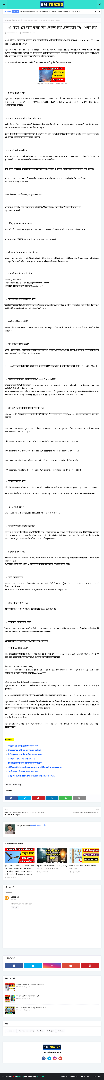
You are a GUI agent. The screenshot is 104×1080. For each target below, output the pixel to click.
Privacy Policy (86, 1076)
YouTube (61, 1031)
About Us (64, 1076)
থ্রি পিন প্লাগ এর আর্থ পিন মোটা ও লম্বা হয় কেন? (25, 754)
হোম (6, 20)
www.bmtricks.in (12, 33)
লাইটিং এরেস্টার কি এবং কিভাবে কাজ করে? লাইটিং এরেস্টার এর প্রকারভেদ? (35, 767)
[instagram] (52, 965)
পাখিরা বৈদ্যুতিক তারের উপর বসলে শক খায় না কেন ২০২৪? (83, 867)
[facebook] (14, 965)
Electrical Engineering (15, 20)
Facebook (40, 1031)
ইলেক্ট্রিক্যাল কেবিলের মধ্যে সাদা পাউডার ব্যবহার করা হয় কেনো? (31, 775)
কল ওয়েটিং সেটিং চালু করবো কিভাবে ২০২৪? (27, 996)
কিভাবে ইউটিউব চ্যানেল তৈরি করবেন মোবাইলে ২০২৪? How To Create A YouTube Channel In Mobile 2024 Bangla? (56, 12)
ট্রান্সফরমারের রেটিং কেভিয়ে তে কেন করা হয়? (24, 750)
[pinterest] (90, 965)
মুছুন (17, 907)
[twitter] (33, 965)
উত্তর (13, 907)
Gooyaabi (40, 1076)
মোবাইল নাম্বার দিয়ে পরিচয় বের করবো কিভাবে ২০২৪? (30, 984)
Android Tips (11, 1031)
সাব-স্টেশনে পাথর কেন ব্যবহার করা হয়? (22, 758)
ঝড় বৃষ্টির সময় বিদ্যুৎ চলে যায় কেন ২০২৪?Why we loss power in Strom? (52, 867)
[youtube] (71, 965)
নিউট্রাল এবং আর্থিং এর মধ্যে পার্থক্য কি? (23, 746)
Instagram (50, 1031)
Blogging (20, 1076)
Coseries (15, 897)
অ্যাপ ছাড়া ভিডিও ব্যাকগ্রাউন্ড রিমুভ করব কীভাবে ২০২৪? (31, 1007)
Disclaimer (97, 1076)
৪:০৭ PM (13, 899)
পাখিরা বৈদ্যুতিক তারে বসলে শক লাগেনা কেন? (25, 763)
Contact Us (74, 1076)
